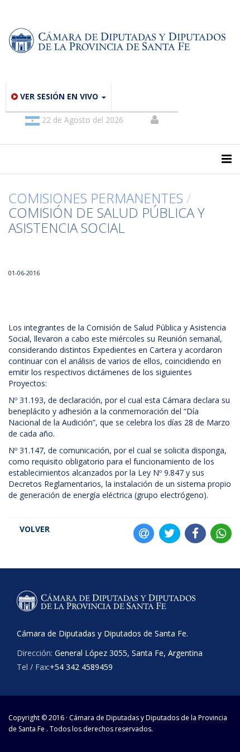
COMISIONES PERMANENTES (95, 198)
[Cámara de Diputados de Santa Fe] (120, 41)
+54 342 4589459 (81, 667)
